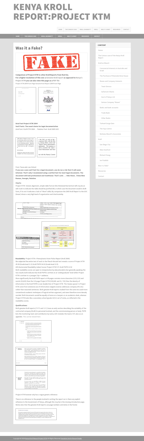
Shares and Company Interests (111, 81)
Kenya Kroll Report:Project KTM (62, 11)
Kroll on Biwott (85, 29)
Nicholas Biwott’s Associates (110, 134)
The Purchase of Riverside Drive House (114, 76)
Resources (116, 29)
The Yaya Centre (106, 129)
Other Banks (105, 118)
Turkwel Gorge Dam (107, 123)
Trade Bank (105, 113)
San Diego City (105, 144)
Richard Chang (105, 155)
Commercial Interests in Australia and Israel (113, 69)
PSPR (38, 308)
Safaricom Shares (107, 92)
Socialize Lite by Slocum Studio (71, 438)
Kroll (96, 29)
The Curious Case (71, 29)
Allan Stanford (105, 150)
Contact (126, 29)
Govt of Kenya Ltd (108, 97)
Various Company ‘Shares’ (110, 102)
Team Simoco (106, 86)
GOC (45, 308)
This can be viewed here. (32, 317)
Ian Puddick (104, 160)
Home (60, 29)
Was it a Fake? (105, 29)
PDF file (56, 80)
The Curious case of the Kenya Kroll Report (111, 56)
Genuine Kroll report (54, 77)
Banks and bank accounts (109, 107)
